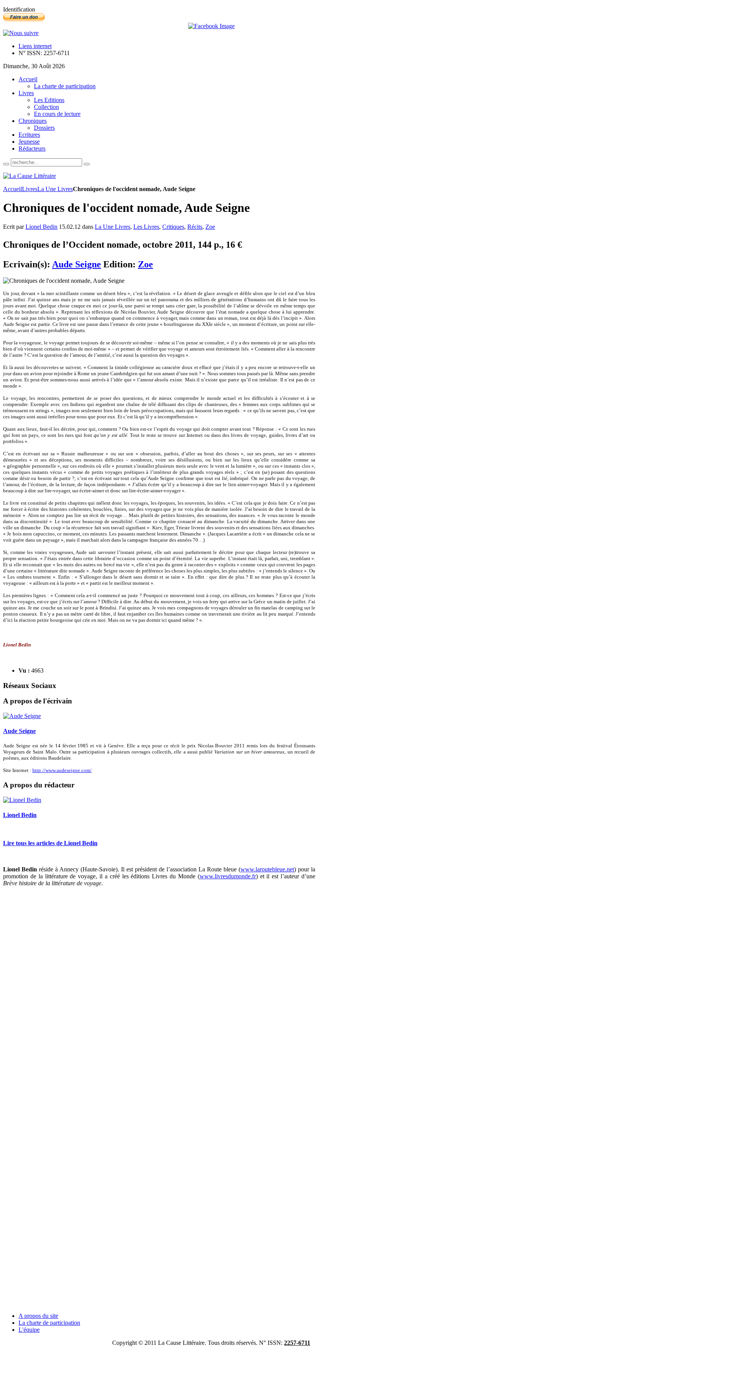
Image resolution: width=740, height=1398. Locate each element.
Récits (194, 226)
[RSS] (21, 33)
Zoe (210, 226)
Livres (29, 189)
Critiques (173, 226)
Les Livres (146, 226)
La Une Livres (55, 189)
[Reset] (87, 164)
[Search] (6, 164)
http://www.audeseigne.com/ (62, 770)
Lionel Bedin (41, 226)
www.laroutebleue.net (267, 869)
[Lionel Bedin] (22, 800)
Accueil (12, 189)
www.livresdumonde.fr (228, 876)
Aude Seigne (76, 264)
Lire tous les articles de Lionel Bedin (50, 843)
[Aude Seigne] (22, 716)
